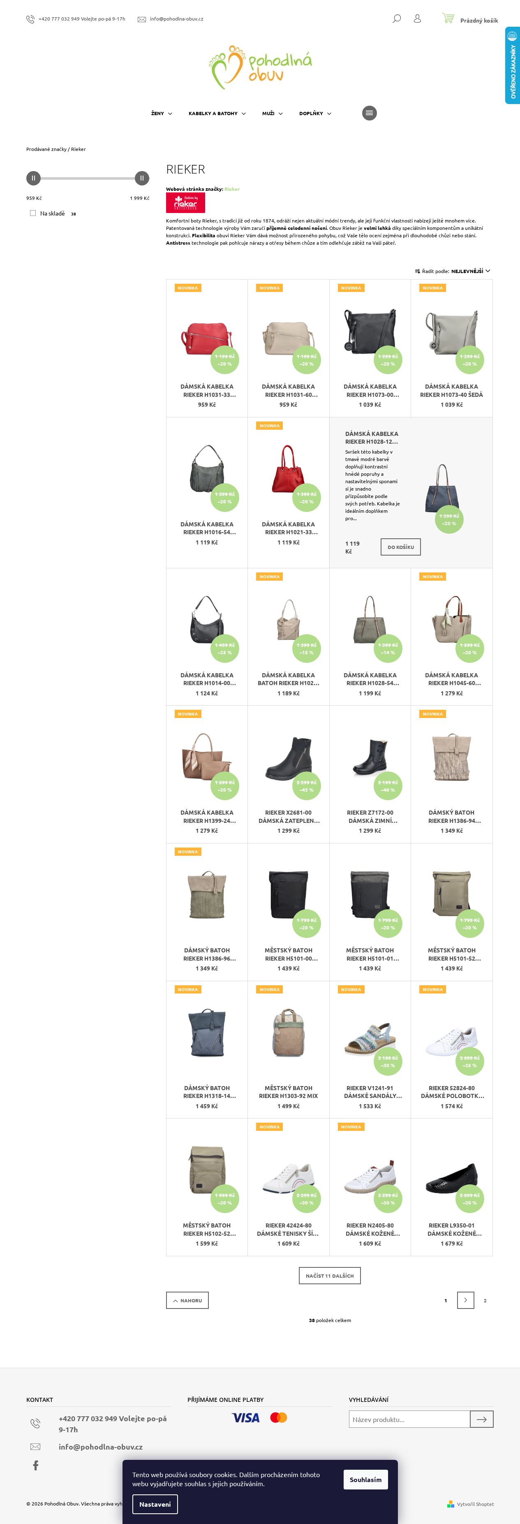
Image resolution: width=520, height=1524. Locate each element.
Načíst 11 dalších (330, 1275)
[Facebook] (35, 1465)
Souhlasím (366, 1479)
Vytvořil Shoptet (475, 1504)
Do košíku (401, 547)
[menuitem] (161, 113)
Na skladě (58, 213)
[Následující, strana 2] (465, 1300)
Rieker (232, 188)
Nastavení (155, 1504)
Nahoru (191, 1300)
